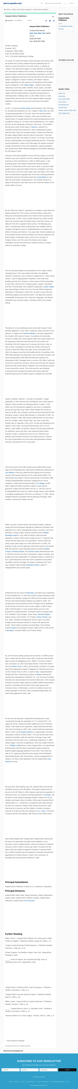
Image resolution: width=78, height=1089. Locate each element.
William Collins (15, 745)
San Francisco (29, 901)
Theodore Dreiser (17, 551)
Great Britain (42, 177)
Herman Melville (29, 333)
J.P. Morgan (40, 483)
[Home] (13, 3)
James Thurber (42, 617)
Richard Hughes (44, 614)
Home (10, 1081)
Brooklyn (10, 630)
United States (29, 85)
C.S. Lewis (41, 811)
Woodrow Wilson (33, 565)
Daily (67, 1081)
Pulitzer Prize (16, 666)
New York (33, 33)
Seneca (34, 127)
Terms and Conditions (58, 1081)
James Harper (25, 108)
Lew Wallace (9, 472)
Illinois (39, 674)
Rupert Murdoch (27, 732)
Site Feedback (30, 1081)
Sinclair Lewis (33, 551)
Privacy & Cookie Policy (43, 1081)
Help (23, 1081)
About (65, 26)
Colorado (47, 795)
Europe (13, 628)
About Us (16, 1081)
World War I (30, 593)
